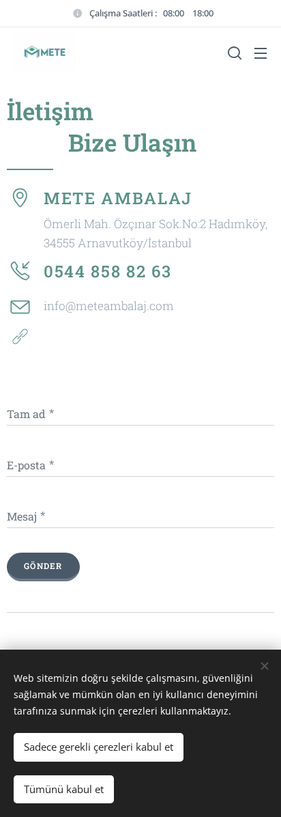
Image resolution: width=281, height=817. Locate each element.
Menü (260, 52)
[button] (233, 53)
